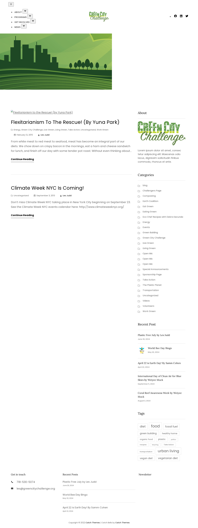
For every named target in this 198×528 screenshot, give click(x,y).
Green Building (150, 232)
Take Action (74, 129)
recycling (155, 445)
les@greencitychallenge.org (36, 488)
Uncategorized (88, 129)
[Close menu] (11, 4)
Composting (149, 195)
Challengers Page (152, 190)
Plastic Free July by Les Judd (154, 335)
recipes (143, 444)
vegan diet (146, 458)
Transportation (151, 290)
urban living (168, 450)
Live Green (49, 129)
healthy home (169, 433)
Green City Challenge (32, 129)
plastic (162, 439)
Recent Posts (70, 474)
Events (146, 227)
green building (148, 433)
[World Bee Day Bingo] (142, 350)
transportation (146, 451)
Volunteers (148, 306)
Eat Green (148, 206)
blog (145, 185)
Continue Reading (22, 159)
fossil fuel (171, 426)
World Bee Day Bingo (160, 348)
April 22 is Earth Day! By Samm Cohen (159, 363)
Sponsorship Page (152, 274)
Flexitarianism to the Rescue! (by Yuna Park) (65, 122)
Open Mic (148, 253)
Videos (146, 300)
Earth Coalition (150, 201)
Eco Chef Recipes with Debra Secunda (163, 216)
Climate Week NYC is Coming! (47, 188)
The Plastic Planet (152, 285)
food (155, 426)
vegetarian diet (168, 458)
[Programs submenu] (30, 16)
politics (173, 439)
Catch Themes (93, 522)
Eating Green (150, 211)
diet (143, 426)
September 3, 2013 (46, 195)
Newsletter (145, 474)
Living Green (61, 129)
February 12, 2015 (25, 134)
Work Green (102, 129)
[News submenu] (24, 26)
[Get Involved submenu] (33, 21)
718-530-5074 (26, 482)
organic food (146, 439)
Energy (17, 129)
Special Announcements (156, 269)
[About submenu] (25, 11)
